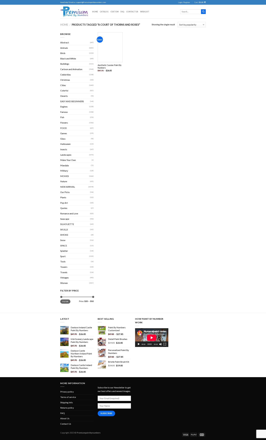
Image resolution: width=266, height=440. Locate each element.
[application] (151, 337)
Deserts (64, 96)
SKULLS (64, 229)
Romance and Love (69, 213)
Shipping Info (66, 402)
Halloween (65, 144)
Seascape (64, 219)
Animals (64, 48)
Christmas (65, 80)
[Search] (203, 11)
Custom (114, 12)
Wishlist (144, 12)
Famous (64, 112)
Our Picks (65, 192)
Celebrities (65, 74)
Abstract (64, 42)
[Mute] (160, 344)
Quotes (63, 208)
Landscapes (65, 154)
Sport (63, 256)
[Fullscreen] (164, 344)
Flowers (64, 122)
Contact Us (132, 12)
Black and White (68, 58)
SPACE (63, 245)
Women (64, 283)
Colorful (64, 90)
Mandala (64, 165)
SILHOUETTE (67, 224)
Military (64, 170)
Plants (63, 197)
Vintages (64, 277)
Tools (63, 261)
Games (63, 133)
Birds (62, 53)
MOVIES (64, 176)
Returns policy (67, 407)
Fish (62, 117)
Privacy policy (67, 391)
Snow (62, 240)
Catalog (104, 12)
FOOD (63, 128)
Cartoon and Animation (71, 69)
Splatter (64, 250)
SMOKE (64, 234)
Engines (64, 106)
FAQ (122, 12)
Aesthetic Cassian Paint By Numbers (109, 66)
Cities (63, 85)
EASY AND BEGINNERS (72, 101)
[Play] (138, 344)
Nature (63, 181)
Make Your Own (68, 160)
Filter (65, 301)
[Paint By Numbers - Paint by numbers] (74, 12)
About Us (64, 418)
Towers (63, 267)
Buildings (64, 63)
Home (95, 12)
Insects (63, 149)
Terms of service (68, 397)
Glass (63, 138)
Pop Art (64, 202)
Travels (63, 272)
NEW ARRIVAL (67, 186)
